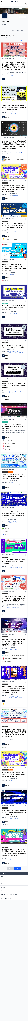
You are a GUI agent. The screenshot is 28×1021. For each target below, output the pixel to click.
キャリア (15, 75)
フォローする (22, 17)
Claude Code (21, 352)
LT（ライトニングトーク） (13, 351)
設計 (13, 274)
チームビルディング (12, 153)
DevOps (14, 195)
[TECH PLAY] (14, 1)
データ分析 (17, 607)
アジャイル (20, 649)
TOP (2, 7)
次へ (18, 869)
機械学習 (11, 818)
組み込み (11, 313)
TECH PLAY (11, 7)
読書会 (20, 697)
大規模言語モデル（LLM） (15, 434)
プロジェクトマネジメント (13, 152)
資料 (2, 883)
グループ (6, 7)
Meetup (12, 75)
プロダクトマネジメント (12, 231)
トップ (2, 876)
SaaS (15, 313)
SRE (17, 195)
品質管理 (20, 152)
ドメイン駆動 (17, 484)
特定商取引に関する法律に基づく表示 (9, 894)
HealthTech (12, 484)
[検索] (25, 4)
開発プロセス (11, 521)
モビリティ (19, 818)
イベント (3, 880)
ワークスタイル (15, 567)
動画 (2, 891)
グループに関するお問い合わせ (7, 898)
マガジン (3, 887)
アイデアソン (9, 607)
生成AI (9, 75)
